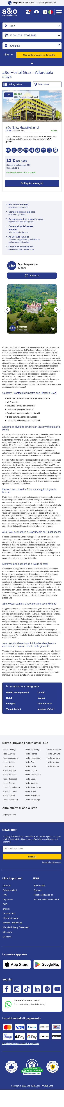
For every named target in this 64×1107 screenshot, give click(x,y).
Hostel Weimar (53, 766)
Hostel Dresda (9, 796)
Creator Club (9, 913)
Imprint (6, 909)
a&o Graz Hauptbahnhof (22, 127)
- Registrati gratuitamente (34, 3)
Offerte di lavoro (10, 918)
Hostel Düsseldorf (10, 800)
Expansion (8, 899)
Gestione (7, 936)
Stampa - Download (12, 922)
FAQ (5, 895)
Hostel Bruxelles (9, 775)
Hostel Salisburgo (32, 800)
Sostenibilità (39, 885)
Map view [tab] (43, 84)
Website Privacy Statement (16, 927)
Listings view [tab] (15, 84)
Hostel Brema (8, 766)
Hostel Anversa (9, 754)
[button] (32, 3)
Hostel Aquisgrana (10, 758)
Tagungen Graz (9, 815)
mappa (54, 131)
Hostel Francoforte (32, 758)
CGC (5, 904)
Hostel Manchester (33, 775)
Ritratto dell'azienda (43, 895)
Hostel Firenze (31, 754)
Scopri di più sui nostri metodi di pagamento (20, 1044)
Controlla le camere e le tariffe (39, 55)
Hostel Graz (30, 762)
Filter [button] (7, 54)
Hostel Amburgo (9, 750)
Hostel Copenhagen (11, 787)
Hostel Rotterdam (32, 796)
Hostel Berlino (9, 762)
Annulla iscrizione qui (51, 862)
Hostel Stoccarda (54, 750)
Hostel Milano (31, 779)
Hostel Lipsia (30, 766)
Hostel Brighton (9, 770)
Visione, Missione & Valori (46, 899)
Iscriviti (32, 856)
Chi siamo (7, 932)
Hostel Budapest (10, 779)
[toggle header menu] (59, 12)
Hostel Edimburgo (32, 750)
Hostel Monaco (31, 783)
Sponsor (38, 890)
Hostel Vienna (53, 762)
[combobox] (32, 25)
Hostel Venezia (53, 758)
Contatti (6, 885)
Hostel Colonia (9, 783)
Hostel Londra (31, 770)
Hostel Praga (30, 791)
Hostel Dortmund (10, 791)
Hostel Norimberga (33, 787)
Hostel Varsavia (53, 754)
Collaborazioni (10, 890)
